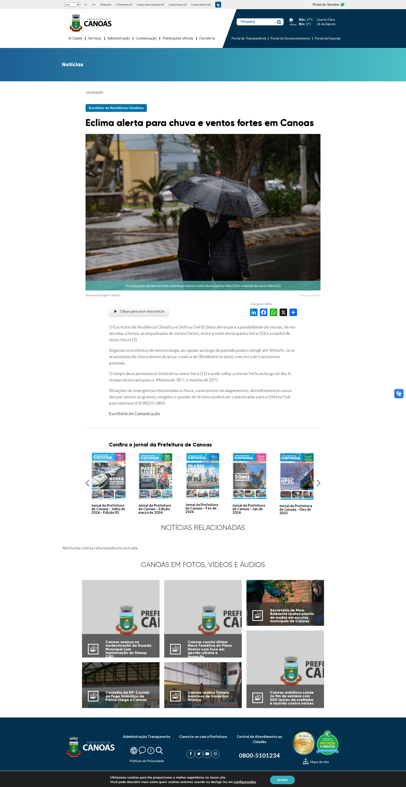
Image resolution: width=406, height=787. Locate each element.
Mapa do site (319, 762)
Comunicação (146, 38)
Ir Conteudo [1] (124, 4)
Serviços (95, 38)
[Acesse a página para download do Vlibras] (218, 5)
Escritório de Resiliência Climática (116, 108)
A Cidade (75, 38)
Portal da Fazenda (327, 38)
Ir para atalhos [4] (201, 4)
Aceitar (282, 779)
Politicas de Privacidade (146, 761)
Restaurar (106, 4)
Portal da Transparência (248, 38)
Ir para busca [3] (178, 4)
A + (94, 4)
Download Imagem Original (103, 295)
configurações (245, 782)
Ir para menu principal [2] (150, 4)
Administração (118, 38)
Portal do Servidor (326, 4)
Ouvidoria (207, 38)
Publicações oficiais (178, 38)
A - (86, 4)
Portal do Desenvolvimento (290, 38)
